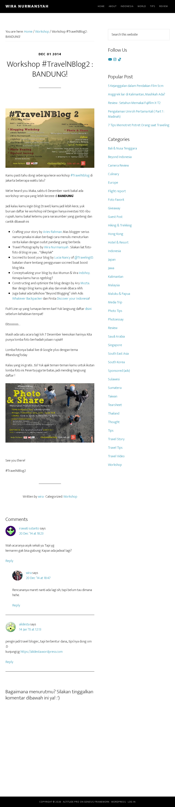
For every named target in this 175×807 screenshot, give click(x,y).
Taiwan (112, 396)
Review (112, 328)
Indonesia (114, 251)
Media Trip (115, 302)
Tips (110, 431)
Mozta (84, 283)
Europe (113, 183)
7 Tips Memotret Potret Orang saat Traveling (138, 125)
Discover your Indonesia (73, 298)
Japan (112, 260)
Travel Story (116, 439)
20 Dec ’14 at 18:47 (38, 578)
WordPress (118, 802)
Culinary (113, 174)
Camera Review (118, 165)
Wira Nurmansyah (27, 6)
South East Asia (118, 354)
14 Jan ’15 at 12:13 (30, 629)
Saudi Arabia (116, 336)
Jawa (111, 268)
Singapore (115, 345)
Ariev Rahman (52, 232)
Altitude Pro (71, 802)
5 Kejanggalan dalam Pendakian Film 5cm (135, 86)
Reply (9, 561)
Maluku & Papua (119, 294)
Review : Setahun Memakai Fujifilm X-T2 (134, 103)
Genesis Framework (96, 802)
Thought (114, 422)
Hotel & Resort (118, 242)
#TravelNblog (80, 175)
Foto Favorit (116, 200)
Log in (132, 802)
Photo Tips (115, 311)
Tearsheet (115, 405)
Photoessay (116, 319)
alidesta (24, 624)
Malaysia (114, 285)
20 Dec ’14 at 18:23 (31, 533)
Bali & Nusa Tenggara (122, 148)
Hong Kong (115, 234)
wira (29, 573)
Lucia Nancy (62, 257)
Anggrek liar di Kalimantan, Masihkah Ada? (136, 94)
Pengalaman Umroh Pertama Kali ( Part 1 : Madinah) (136, 114)
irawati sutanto (29, 528)
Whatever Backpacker (27, 298)
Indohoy (84, 273)
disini (88, 309)
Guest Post (115, 217)
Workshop (70, 497)
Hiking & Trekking (120, 225)
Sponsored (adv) (119, 371)
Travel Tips (115, 448)
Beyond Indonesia (120, 157)
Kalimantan (115, 277)
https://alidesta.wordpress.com (42, 652)
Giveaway (114, 208)
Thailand (113, 413)
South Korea (116, 362)
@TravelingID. (84, 257)
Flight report (117, 191)
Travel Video (116, 456)
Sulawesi (114, 379)
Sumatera (115, 388)
